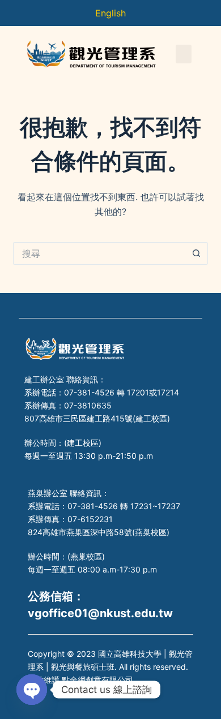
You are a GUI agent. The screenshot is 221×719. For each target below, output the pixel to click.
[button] (184, 54)
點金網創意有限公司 (97, 679)
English (110, 13)
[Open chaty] (31, 689)
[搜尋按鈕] (196, 253)
